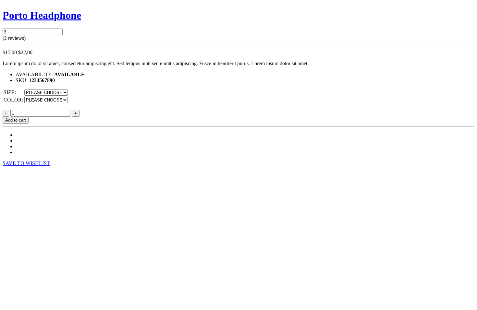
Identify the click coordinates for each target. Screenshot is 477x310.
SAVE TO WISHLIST (26, 163)
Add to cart (15, 120)
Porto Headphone (42, 15)
